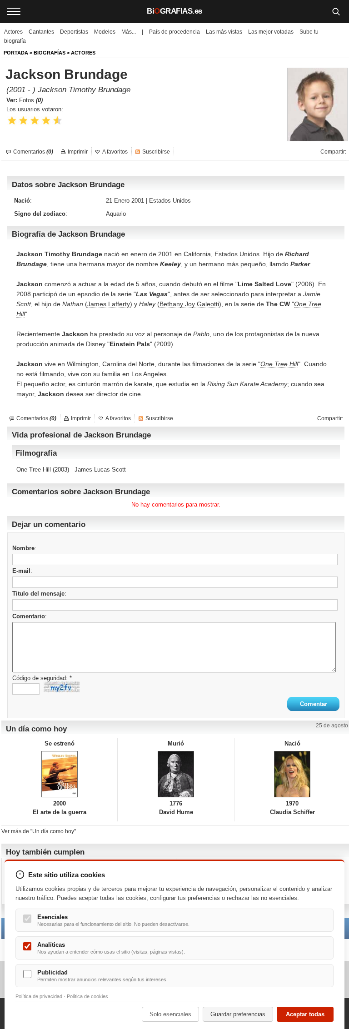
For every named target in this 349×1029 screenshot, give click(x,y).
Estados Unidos (170, 200)
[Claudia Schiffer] (292, 774)
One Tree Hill (279, 364)
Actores (13, 32)
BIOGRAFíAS (49, 52)
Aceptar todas (305, 1014)
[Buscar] (335, 11)
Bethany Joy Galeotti (189, 304)
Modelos (104, 32)
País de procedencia (174, 32)
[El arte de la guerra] (59, 774)
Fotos (31, 100)
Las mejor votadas (271, 32)
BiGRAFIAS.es (174, 11)
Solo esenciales (170, 1014)
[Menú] (14, 11)
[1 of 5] (12, 120)
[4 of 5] (46, 120)
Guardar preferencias (237, 1014)
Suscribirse (156, 152)
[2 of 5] (23, 120)
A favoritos (115, 152)
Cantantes (41, 32)
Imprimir (78, 152)
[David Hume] (175, 774)
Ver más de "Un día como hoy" (38, 831)
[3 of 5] (34, 120)
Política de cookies (87, 996)
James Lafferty (108, 304)
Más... (128, 32)
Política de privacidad (38, 996)
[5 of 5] (57, 120)
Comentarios (33, 152)
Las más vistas (224, 32)
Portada (16, 52)
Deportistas (74, 32)
